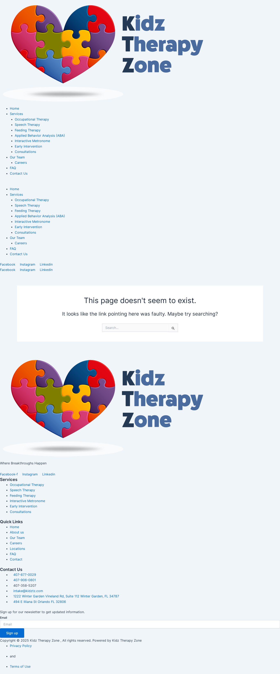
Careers (21, 162)
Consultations (25, 152)
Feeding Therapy (28, 130)
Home (14, 108)
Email (3, 617)
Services (16, 114)
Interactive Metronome (32, 141)
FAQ (13, 168)
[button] (140, 183)
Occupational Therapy (32, 119)
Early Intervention (28, 146)
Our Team (17, 157)
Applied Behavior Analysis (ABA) (40, 135)
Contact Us (18, 173)
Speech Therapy (27, 125)
